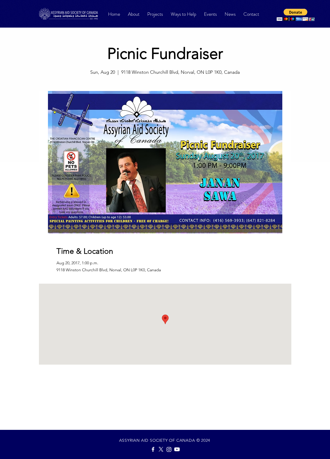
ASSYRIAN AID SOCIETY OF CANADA (157, 440)
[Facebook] (153, 449)
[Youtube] (177, 449)
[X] (161, 449)
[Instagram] (169, 449)
